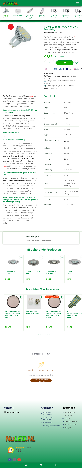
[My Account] (26, 465)
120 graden (68, 153)
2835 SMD (68, 135)
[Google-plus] (19, 459)
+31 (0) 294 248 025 (62, 86)
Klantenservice (12, 412)
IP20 (66, 199)
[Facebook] (10, 459)
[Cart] (56, 465)
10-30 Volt (68, 102)
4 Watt (67, 124)
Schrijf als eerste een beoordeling (41, 380)
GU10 (66, 118)
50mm (66, 164)
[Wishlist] (41, 465)
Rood (66, 141)
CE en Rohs (68, 204)
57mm (66, 159)
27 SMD (67, 129)
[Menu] (77, 3)
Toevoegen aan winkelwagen (65, 62)
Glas (66, 175)
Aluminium (68, 170)
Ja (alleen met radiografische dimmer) (70, 183)
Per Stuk (67, 107)
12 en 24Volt (69, 113)
